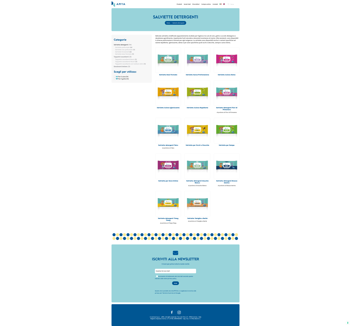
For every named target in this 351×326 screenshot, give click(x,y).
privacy (157, 293)
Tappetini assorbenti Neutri (125, 61)
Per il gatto (122, 79)
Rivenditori (196, 4)
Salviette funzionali (122, 52)
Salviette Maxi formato (123, 54)
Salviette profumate (122, 47)
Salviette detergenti (121, 45)
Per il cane (122, 77)
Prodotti (179, 4)
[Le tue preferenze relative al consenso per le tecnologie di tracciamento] (348, 323)
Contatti (215, 4)
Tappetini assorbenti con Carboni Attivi (129, 64)
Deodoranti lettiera (120, 66)
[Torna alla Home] (118, 4)
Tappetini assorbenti (121, 57)
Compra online (206, 4)
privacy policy (172, 278)
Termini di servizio (168, 293)
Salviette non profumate (124, 50)
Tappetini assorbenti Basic (124, 59)
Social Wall (187, 4)
